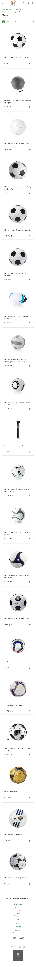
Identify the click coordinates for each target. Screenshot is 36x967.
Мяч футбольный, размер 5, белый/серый (17, 533)
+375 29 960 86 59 (19, 938)
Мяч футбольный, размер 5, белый (16, 57)
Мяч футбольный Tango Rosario (15, 878)
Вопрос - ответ (18, 933)
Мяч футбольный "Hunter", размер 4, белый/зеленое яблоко (17, 404)
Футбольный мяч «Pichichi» (14, 705)
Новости (18, 908)
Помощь (18, 926)
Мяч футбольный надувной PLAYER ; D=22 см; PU (17, 188)
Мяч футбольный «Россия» (14, 834)
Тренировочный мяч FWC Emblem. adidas (17, 749)
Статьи (18, 910)
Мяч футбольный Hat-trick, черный (17, 230)
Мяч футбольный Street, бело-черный (15, 274)
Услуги (18, 919)
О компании (18, 904)
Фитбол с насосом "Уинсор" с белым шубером (17, 102)
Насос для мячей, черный (13, 446)
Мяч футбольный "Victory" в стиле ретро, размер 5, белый (17, 490)
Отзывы (18, 913)
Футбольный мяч (10, 662)
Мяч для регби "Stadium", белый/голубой (16, 317)
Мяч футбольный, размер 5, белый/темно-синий (17, 577)
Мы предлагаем (18, 923)
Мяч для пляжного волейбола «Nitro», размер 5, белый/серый (15, 361)
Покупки (18, 930)
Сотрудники (18, 916)
